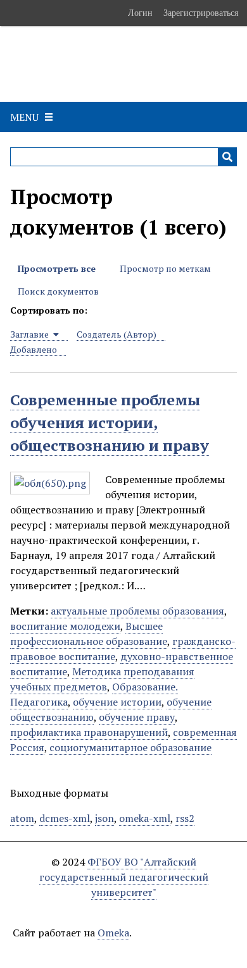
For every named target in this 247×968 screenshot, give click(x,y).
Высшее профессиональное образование (88, 633)
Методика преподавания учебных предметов (102, 679)
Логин (140, 13)
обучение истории (117, 702)
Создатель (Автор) (116, 334)
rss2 (184, 818)
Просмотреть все (57, 268)
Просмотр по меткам (165, 268)
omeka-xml (144, 818)
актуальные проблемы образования (137, 611)
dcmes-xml (64, 818)
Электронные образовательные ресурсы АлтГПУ (91, 63)
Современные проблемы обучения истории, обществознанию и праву (109, 422)
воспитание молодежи (65, 626)
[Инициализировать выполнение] (227, 156)
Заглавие (30, 334)
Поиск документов (58, 291)
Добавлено (33, 349)
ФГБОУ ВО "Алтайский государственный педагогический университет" (123, 877)
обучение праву (137, 717)
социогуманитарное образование (130, 747)
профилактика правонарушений (89, 732)
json (104, 818)
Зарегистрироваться (200, 13)
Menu (24, 117)
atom (22, 818)
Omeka (113, 933)
